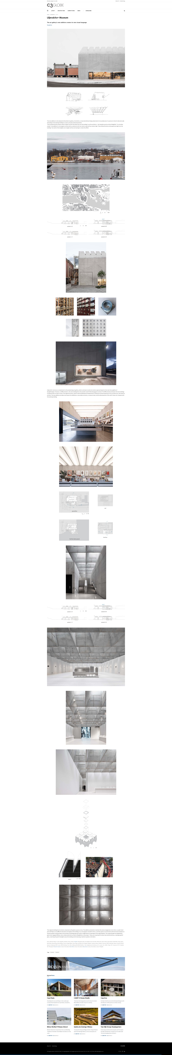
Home (48, 14)
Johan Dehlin (72, 946)
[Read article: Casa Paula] (59, 987)
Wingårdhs (49, 25)
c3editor (50, 1004)
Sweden (57, 952)
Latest (53, 10)
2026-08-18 (83, 1033)
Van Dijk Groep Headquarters (111, 1027)
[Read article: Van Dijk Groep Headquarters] (113, 1016)
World (57, 14)
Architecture (61, 10)
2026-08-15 (110, 1035)
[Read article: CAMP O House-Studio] (86, 987)
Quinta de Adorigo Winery (83, 1027)
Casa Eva (104, 998)
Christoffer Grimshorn (57, 946)
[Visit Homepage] (55, 5)
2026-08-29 (83, 1004)
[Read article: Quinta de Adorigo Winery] (86, 1016)
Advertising (122, 1)
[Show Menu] (47, 10)
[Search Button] (124, 10)
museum (52, 952)
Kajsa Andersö (85, 946)
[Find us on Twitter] (120, 1051)
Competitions (71, 10)
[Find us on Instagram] (122, 1051)
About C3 (117, 1)
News (79, 10)
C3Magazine (88, 10)
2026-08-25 (110, 1004)
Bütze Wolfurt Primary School (57, 1027)
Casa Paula (50, 998)
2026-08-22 (56, 1035)
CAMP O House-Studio (82, 998)
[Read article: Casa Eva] (113, 987)
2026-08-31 (56, 1004)
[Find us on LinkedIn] (124, 1051)
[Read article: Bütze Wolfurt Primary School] (59, 1016)
